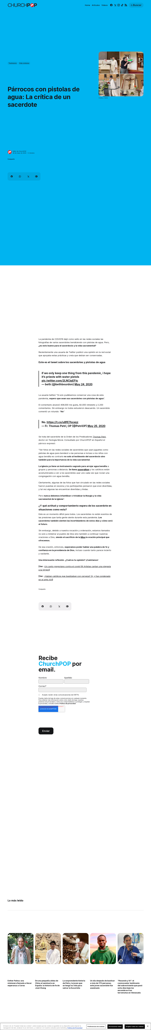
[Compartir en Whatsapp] (20, 176)
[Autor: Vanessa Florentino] (11, 960)
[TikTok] (122, 5)
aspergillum (83, 469)
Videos (104, 5)
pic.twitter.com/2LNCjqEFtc (60, 380)
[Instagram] (118, 5)
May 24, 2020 (83, 384)
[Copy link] (36, 176)
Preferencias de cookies (96, 1026)
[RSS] (126, 5)
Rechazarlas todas (115, 1026)
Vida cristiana (24, 63)
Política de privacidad (68, 703)
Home (87, 5)
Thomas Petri (99, 436)
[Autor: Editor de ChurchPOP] (10, 152)
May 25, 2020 (96, 426)
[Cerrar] (147, 1026)
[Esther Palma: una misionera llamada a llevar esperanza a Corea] (20, 948)
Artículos (96, 5)
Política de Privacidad (74, 1028)
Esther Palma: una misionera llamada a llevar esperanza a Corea (20, 983)
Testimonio (13, 63)
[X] (115, 5)
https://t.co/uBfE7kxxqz (62, 422)
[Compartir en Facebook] (12, 176)
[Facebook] (111, 5)
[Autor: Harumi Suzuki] (38, 960)
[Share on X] (28, 176)
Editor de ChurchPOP (19, 151)
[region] (75, 1026)
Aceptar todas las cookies (135, 1026)
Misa (83, 537)
